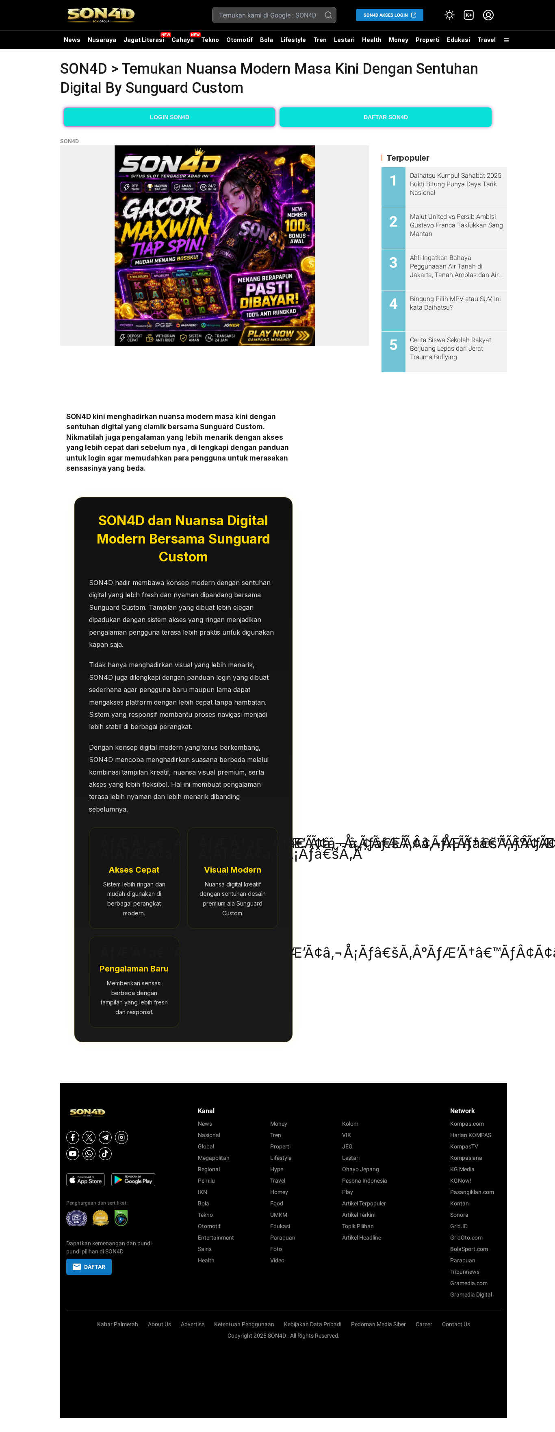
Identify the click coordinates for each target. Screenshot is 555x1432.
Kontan (459, 1203)
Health (372, 39)
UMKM (278, 1215)
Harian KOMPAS (470, 1135)
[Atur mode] (449, 15)
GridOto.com (466, 1237)
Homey (279, 1192)
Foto (276, 1249)
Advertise (192, 1324)
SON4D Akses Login (386, 15)
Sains (205, 1249)
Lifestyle (293, 39)
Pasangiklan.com (472, 1192)
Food (276, 1203)
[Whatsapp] (88, 1153)
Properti (428, 39)
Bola (266, 39)
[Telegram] (105, 1137)
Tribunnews (464, 1271)
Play (347, 1192)
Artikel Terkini (358, 1215)
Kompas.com (467, 1123)
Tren (320, 39)
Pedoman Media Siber (378, 1324)
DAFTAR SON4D (386, 117)
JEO (347, 1146)
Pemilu (206, 1180)
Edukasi (458, 39)
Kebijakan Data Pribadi (312, 1324)
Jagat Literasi (144, 39)
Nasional (209, 1135)
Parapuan (282, 1237)
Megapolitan (214, 1158)
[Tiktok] (105, 1153)
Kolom (350, 1123)
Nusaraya (102, 39)
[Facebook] (72, 1137)
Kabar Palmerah (117, 1324)
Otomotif (239, 39)
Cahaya (182, 39)
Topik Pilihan (358, 1226)
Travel (486, 39)
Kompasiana (466, 1158)
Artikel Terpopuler (364, 1203)
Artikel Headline (361, 1237)
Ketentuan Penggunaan (244, 1324)
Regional (209, 1169)
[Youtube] (72, 1153)
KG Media (462, 1169)
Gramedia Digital (471, 1294)
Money (398, 39)
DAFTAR (94, 1267)
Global (206, 1146)
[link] (468, 15)
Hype (276, 1169)
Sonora (459, 1215)
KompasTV (464, 1146)
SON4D (69, 141)
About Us (159, 1324)
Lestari (344, 42)
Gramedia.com (469, 1283)
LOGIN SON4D (169, 117)
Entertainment (216, 1237)
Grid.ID (459, 1226)
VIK (346, 1135)
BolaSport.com (469, 1249)
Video (277, 1260)
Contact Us (456, 1324)
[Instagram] (121, 1137)
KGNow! (460, 1180)
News (72, 39)
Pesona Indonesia (364, 1180)
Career (424, 1324)
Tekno (210, 39)
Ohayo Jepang (360, 1169)
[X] (88, 1137)
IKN (202, 1192)
